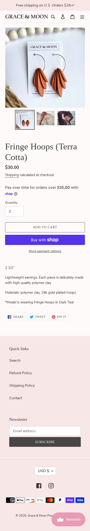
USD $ (43, 470)
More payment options (45, 251)
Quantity (11, 202)
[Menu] (82, 16)
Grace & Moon (37, 516)
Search (15, 360)
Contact (15, 398)
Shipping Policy (22, 385)
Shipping (12, 175)
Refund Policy (20, 373)
